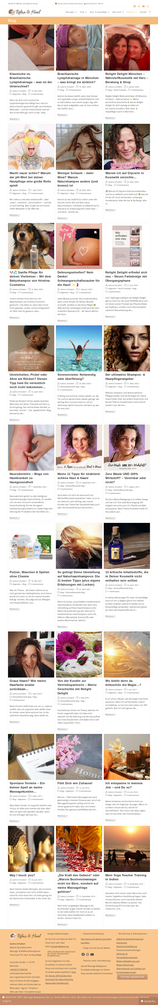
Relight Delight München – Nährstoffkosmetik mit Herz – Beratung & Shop (126, 78)
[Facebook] (83, 954)
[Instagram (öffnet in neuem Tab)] (139, 6)
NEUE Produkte (120, 90)
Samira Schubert (19, 91)
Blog (24, 94)
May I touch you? (22, 875)
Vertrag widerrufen (132, 977)
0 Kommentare (37, 94)
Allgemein (16, 94)
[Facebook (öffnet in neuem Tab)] (134, 6)
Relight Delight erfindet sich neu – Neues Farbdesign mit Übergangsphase (126, 276)
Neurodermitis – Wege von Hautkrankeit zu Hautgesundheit (29, 478)
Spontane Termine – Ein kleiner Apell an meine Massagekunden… (27, 787)
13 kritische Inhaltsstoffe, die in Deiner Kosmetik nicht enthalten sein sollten (126, 576)
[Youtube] (92, 954)
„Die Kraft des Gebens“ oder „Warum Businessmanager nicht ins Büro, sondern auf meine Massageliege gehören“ (79, 883)
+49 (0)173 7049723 (15, 4)
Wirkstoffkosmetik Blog (69, 387)
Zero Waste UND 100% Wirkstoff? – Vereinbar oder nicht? (125, 478)
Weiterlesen (15, 119)
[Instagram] (87, 954)
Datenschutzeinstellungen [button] (128, 950)
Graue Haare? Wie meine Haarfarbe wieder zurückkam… (28, 685)
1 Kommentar (113, 591)
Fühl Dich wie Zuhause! (75, 783)
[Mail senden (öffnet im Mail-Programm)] (148, 6)
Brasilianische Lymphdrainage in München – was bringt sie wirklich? (78, 78)
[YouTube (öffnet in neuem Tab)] (143, 6)
